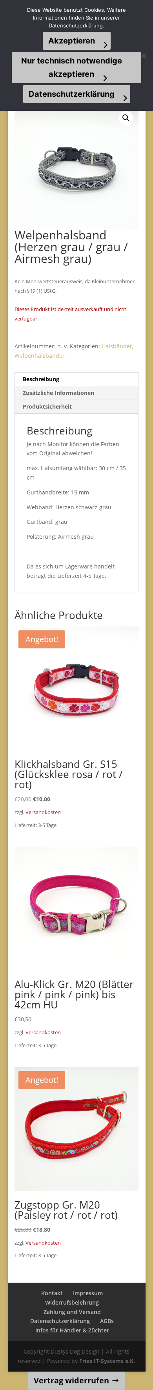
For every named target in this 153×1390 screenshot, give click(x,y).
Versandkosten (43, 812)
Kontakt (52, 1293)
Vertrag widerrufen (71, 1380)
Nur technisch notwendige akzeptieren (71, 67)
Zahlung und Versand (72, 1312)
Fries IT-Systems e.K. (107, 1361)
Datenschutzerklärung (60, 1321)
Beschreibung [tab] (41, 379)
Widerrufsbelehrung (72, 1302)
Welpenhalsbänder (40, 355)
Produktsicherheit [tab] (47, 406)
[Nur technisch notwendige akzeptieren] (143, 56)
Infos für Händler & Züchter (72, 1330)
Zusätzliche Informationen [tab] (58, 392)
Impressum (88, 1293)
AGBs (107, 1321)
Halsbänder (117, 346)
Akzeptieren (71, 40)
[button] (126, 118)
